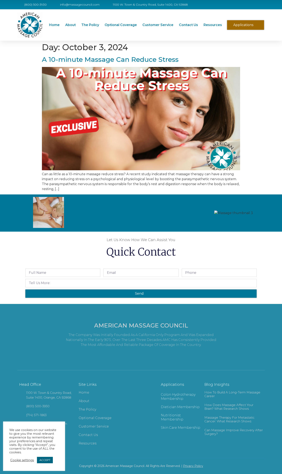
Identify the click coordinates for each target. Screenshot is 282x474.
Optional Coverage (121, 25)
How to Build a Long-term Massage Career (232, 394)
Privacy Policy (193, 466)
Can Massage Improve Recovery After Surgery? (233, 432)
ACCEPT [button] (44, 460)
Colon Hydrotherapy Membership (178, 397)
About (70, 25)
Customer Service (157, 25)
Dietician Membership (180, 407)
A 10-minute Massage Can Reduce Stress (110, 59)
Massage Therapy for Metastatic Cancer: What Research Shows (229, 419)
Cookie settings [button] (22, 460)
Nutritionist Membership (172, 417)
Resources (213, 25)
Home (54, 25)
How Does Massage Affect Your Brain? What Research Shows (228, 407)
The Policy (90, 25)
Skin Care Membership (180, 428)
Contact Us (188, 25)
